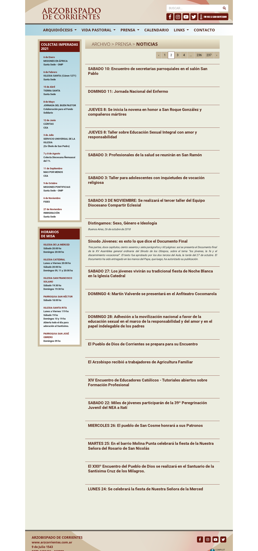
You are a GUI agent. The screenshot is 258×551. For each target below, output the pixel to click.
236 (199, 55)
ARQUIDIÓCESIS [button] (58, 30)
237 (209, 55)
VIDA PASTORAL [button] (97, 30)
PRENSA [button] (128, 30)
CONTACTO (204, 30)
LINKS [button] (180, 30)
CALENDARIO (156, 30)
